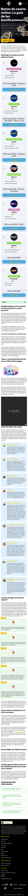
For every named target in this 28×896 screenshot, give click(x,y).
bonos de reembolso (18, 731)
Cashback (10, 490)
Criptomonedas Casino (6, 857)
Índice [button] (4, 302)
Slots (2, 849)
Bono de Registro (5, 851)
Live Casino (3, 845)
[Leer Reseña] (14, 63)
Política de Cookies (5, 865)
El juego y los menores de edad (8, 872)
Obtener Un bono (7, 40)
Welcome (3, 841)
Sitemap (3, 874)
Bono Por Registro (12, 561)
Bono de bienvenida (13, 445)
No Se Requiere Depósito (6, 843)
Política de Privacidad (6, 863)
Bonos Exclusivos (12, 543)
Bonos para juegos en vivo (15, 503)
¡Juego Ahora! (14, 89)
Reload (2, 853)
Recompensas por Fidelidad (15, 525)
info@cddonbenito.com (6, 878)
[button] (14, 789)
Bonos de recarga (12, 476)
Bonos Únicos (4, 855)
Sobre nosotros (4, 870)
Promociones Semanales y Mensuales (15, 579)
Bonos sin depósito (12, 459)
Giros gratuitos (4, 839)
